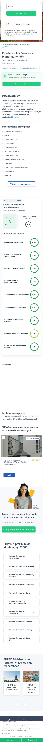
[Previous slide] (17, 705)
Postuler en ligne (21, 84)
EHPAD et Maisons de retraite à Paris (12, 687)
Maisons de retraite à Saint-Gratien (19, 639)
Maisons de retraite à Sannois (20, 622)
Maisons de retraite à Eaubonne (21, 585)
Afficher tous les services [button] (20, 184)
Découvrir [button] (8, 475)
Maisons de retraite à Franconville (17, 612)
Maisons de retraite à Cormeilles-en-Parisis (17, 602)
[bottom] (3, 437)
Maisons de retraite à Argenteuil (21, 566)
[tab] (19, 40)
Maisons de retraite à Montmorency (17, 557)
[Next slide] (26, 705)
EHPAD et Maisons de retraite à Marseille (31, 688)
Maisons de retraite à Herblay (20, 630)
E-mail (10, 7)
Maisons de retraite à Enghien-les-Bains (21, 575)
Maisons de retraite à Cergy (20, 593)
